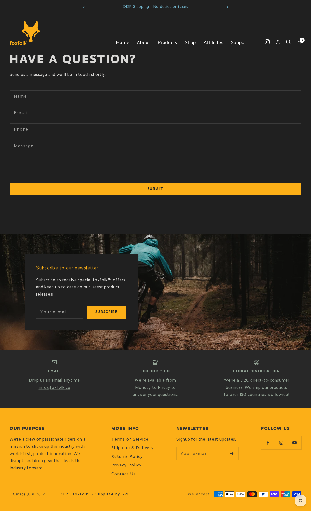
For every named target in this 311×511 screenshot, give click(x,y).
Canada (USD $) (26, 494)
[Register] (232, 453)
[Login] (278, 42)
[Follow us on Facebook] (268, 442)
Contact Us (123, 474)
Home (122, 42)
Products (167, 42)
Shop (190, 42)
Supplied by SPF (112, 494)
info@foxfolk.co (54, 388)
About (143, 42)
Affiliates (213, 42)
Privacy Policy (126, 465)
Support (239, 42)
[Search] (288, 42)
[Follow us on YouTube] (294, 442)
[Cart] (298, 42)
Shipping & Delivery (132, 448)
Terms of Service (129, 440)
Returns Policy (127, 457)
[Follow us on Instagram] (267, 42)
